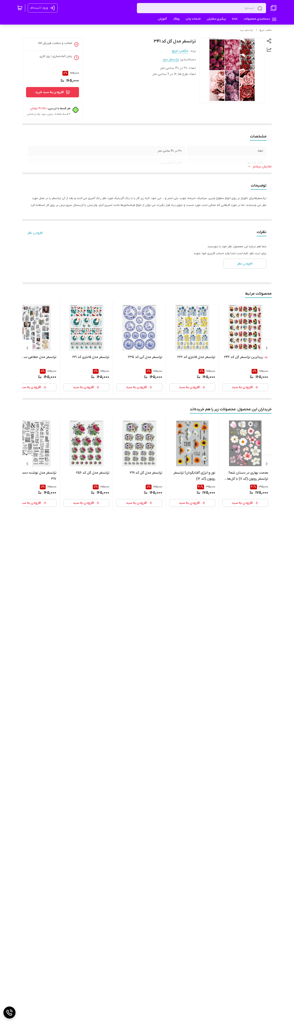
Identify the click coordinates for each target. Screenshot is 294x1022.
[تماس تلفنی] (9, 1012)
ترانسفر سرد (246, 30)
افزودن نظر (35, 233)
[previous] (267, 348)
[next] (27, 348)
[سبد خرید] (19, 8)
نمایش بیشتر (262, 166)
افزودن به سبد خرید (49, 92)
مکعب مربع (266, 30)
